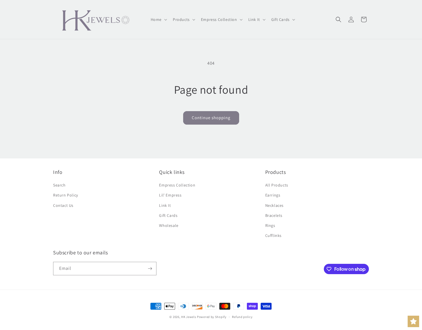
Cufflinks (273, 235)
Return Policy (65, 195)
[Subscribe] (150, 268)
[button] (158, 19)
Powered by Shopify (212, 317)
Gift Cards (168, 215)
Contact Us (63, 205)
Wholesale (168, 225)
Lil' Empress (170, 195)
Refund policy (242, 317)
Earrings (272, 195)
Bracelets (273, 215)
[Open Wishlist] (413, 321)
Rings (270, 225)
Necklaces (274, 205)
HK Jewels (188, 317)
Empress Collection (177, 185)
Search (59, 185)
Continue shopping (211, 117)
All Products (276, 185)
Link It (165, 205)
